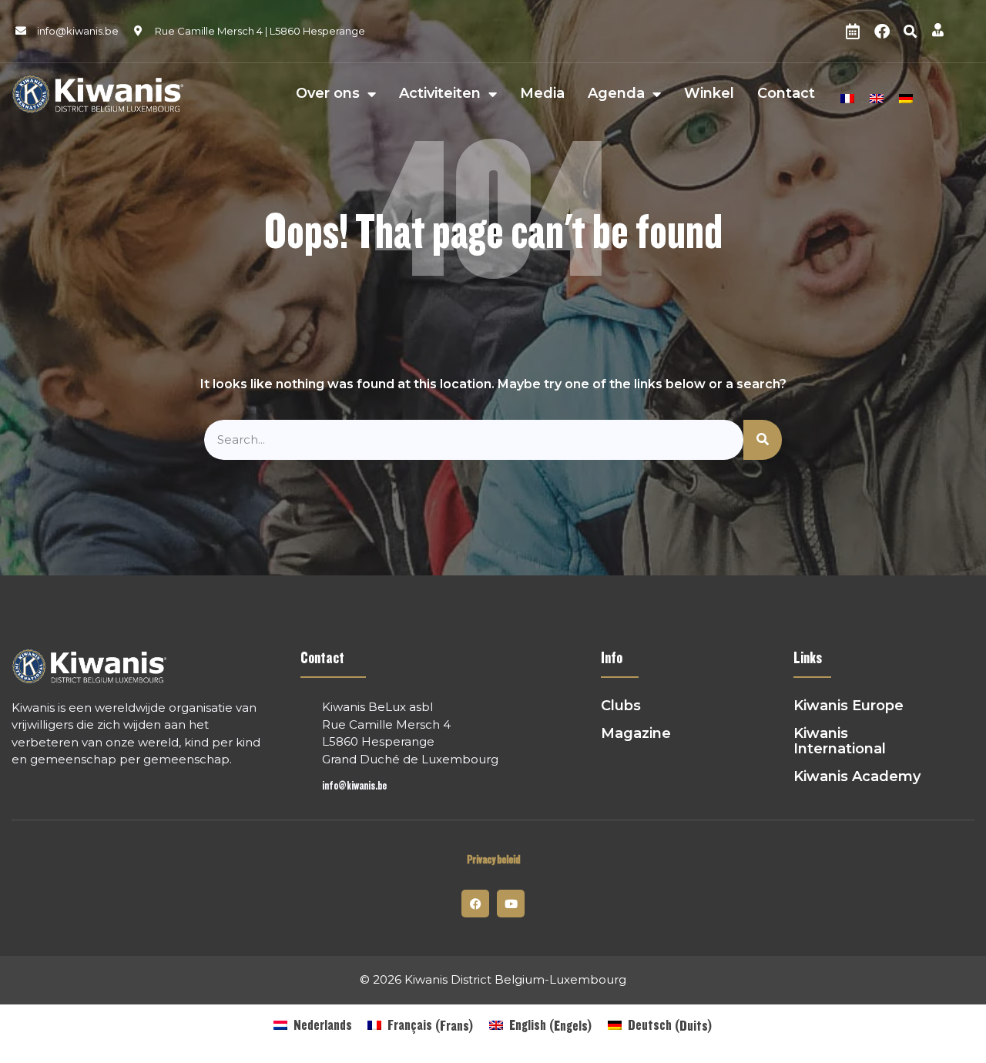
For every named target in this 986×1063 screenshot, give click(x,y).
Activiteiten (440, 94)
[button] (910, 31)
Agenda (616, 94)
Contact (786, 94)
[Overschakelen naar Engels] (876, 96)
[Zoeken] (762, 440)
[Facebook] (882, 31)
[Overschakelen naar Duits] (906, 96)
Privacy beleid (493, 860)
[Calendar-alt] (852, 31)
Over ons (328, 94)
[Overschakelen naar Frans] (847, 96)
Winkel (709, 94)
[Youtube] (511, 903)
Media (542, 94)
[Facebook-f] (475, 903)
